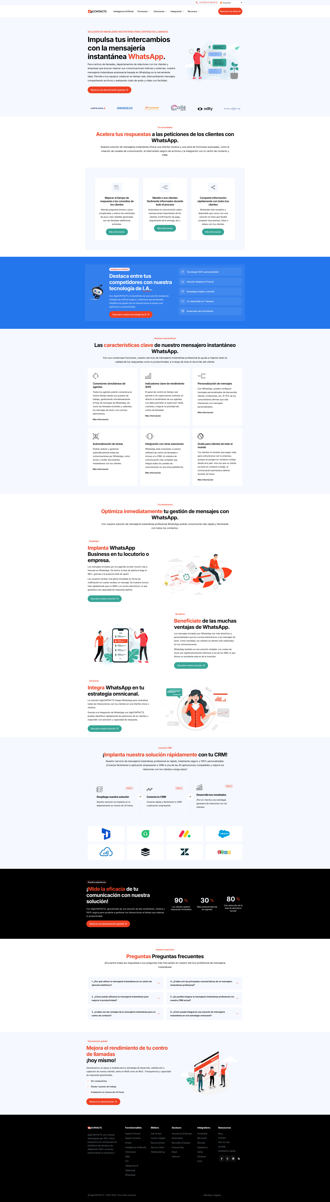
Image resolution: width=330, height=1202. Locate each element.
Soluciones (159, 11)
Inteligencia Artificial (123, 11)
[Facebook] (221, 1158)
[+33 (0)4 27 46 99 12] (206, 2)
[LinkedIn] (233, 1158)
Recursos (192, 11)
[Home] (97, 11)
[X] (227, 1158)
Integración (176, 11)
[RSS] (238, 1158)
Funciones (142, 11)
